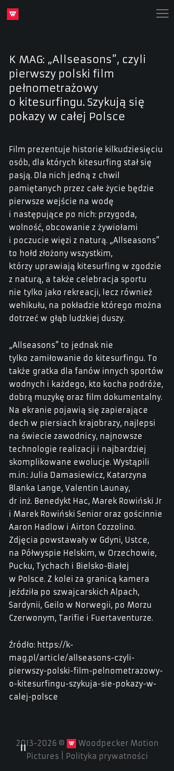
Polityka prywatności (107, 756)
